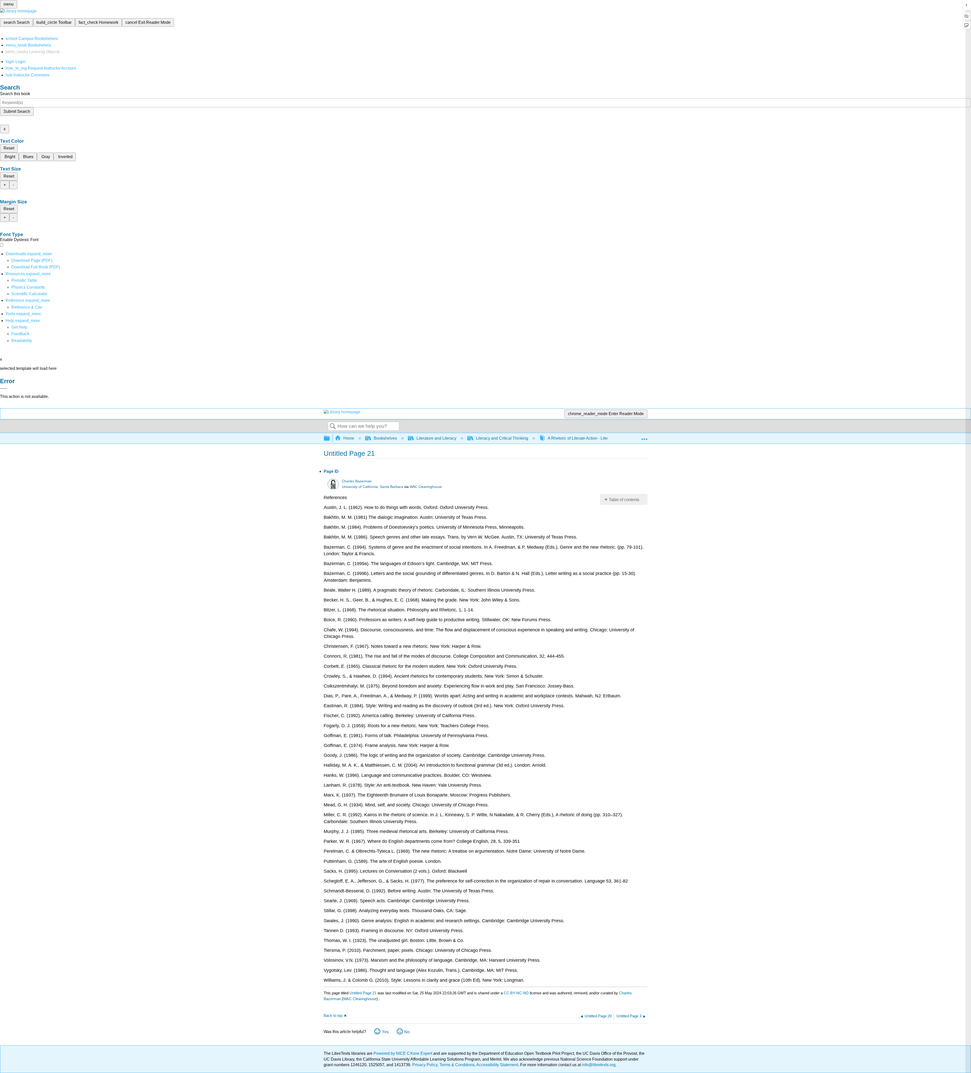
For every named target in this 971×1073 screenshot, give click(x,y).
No (407, 1032)
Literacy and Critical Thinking (502, 438)
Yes (385, 1032)
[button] (20, 334)
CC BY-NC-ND (517, 993)
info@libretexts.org (598, 1065)
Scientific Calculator (29, 294)
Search (333, 426)
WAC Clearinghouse (426, 487)
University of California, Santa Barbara (372, 487)
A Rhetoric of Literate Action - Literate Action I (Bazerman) (599, 438)
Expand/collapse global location (644, 437)
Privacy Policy (424, 1065)
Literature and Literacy (436, 438)
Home (348, 438)
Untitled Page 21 (363, 993)
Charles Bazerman (357, 481)
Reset (9, 148)
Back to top (333, 1015)
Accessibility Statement (497, 1065)
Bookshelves (385, 438)
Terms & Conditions (457, 1065)
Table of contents (624, 500)
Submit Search (17, 111)
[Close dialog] (3, 388)
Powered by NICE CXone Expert (403, 1053)
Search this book (15, 94)
